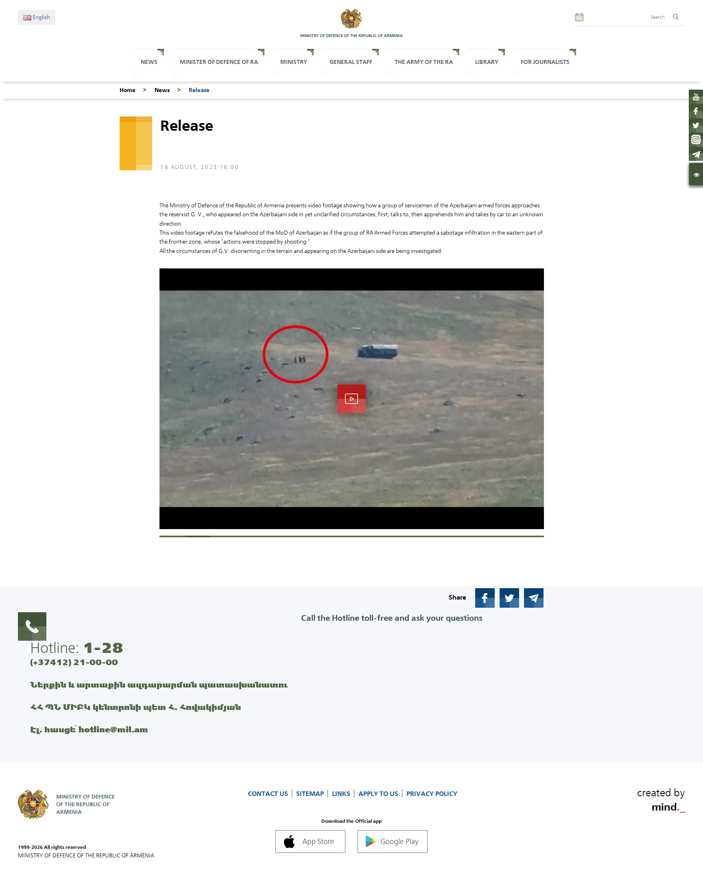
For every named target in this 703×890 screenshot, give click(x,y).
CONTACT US (269, 793)
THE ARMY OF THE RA (424, 62)
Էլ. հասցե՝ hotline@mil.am (89, 729)
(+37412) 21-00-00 (74, 662)
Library (486, 62)
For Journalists (545, 62)
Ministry (293, 62)
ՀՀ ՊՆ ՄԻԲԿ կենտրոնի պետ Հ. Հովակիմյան (135, 707)
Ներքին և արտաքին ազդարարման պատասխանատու (159, 684)
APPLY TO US (379, 793)
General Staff (351, 62)
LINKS (342, 793)
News (149, 62)
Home (127, 90)
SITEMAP (310, 793)
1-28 (103, 647)
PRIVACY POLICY (431, 793)
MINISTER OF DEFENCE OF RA (219, 62)
